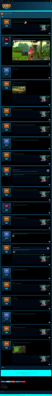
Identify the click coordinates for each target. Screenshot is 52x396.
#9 (49, 167)
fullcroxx (4, 387)
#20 (49, 341)
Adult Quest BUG (5, 386)
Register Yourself (24, 374)
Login (29, 374)
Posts (2, 27)
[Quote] (49, 33)
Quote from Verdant (16, 169)
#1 (49, 19)
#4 (49, 81)
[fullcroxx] (2, 387)
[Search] (51, 1)
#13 (49, 231)
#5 (49, 108)
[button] (3, 381)
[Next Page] (4, 16)
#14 (49, 245)
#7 (49, 138)
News (3, 77)
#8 (49, 152)
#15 (49, 268)
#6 (49, 123)
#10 (49, 188)
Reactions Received (4, 75)
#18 (49, 312)
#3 (49, 67)
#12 (49, 216)
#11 (49, 203)
